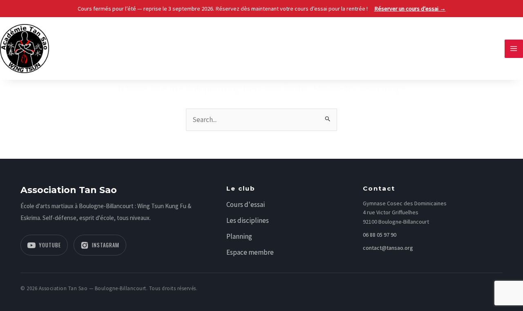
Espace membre (250, 252)
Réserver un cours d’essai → (410, 8)
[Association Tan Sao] (24, 47)
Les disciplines (247, 220)
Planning (239, 236)
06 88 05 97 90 (379, 234)
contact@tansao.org (388, 247)
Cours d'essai (245, 204)
